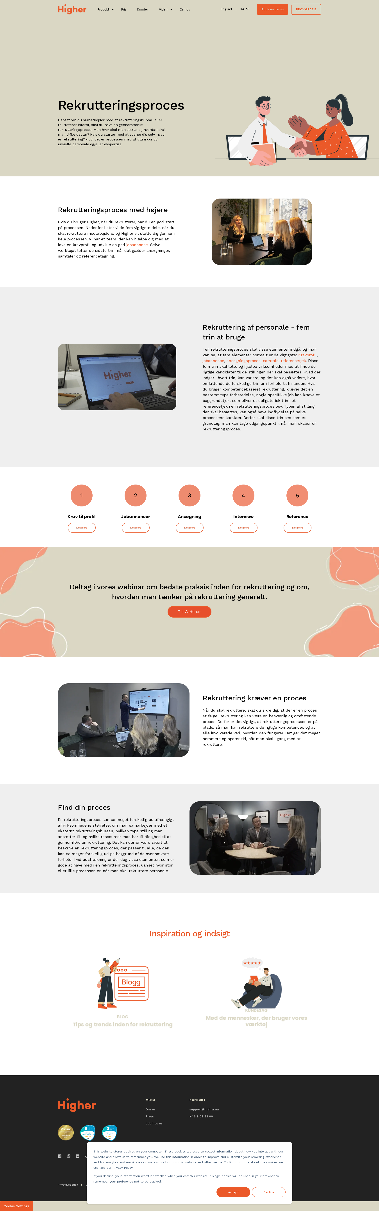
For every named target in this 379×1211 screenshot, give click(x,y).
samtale (271, 360)
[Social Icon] (61, 1156)
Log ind (227, 9)
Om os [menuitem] (185, 9)
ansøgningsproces (244, 360)
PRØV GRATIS (306, 9)
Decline (268, 1192)
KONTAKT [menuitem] (198, 1100)
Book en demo (272, 9)
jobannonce (137, 244)
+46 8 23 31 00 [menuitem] (201, 1116)
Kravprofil (307, 355)
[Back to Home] (72, 9)
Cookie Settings (16, 1206)
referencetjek (293, 360)
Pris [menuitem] (123, 9)
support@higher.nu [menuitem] (204, 1109)
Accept (233, 1192)
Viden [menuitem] (163, 9)
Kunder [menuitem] (142, 9)
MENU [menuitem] (150, 1100)
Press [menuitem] (150, 1116)
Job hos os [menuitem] (154, 1123)
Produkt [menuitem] (103, 9)
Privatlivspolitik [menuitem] (68, 1184)
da (242, 9)
